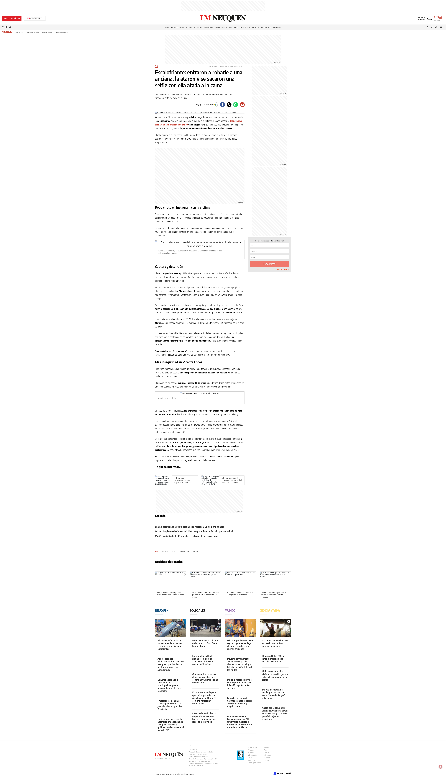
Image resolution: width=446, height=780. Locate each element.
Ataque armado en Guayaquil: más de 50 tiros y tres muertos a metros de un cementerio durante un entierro (240, 722)
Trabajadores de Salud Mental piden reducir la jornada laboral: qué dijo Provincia (169, 704)
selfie (195, 551)
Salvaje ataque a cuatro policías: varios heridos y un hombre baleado (189, 526)
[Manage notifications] (440, 767)
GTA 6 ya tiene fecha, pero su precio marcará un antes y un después (275, 643)
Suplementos (251, 760)
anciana (223, 67)
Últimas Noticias (177, 27)
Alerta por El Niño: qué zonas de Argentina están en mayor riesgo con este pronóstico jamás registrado (275, 713)
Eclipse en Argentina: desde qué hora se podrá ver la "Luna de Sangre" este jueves (274, 693)
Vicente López (184, 551)
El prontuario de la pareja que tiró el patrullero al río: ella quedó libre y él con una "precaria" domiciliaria (205, 698)
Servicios (266, 760)
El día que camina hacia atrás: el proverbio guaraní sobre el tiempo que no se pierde (275, 675)
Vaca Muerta (19, 32)
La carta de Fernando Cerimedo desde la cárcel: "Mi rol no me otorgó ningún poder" (240, 702)
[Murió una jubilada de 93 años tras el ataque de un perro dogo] (240, 580)
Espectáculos (245, 27)
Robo (173, 551)
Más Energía (208, 27)
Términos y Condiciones (254, 763)
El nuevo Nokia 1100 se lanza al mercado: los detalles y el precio (273, 658)
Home (167, 27)
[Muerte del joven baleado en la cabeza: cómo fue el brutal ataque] (205, 628)
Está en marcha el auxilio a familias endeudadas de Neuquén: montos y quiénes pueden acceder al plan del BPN (170, 724)
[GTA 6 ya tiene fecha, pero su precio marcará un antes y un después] (275, 628)
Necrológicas (257, 27)
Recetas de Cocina (62, 32)
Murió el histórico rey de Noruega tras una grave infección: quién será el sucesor (239, 683)
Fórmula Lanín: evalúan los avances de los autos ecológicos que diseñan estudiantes (169, 644)
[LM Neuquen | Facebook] (427, 27)
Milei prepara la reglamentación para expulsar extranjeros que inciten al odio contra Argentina (183, 482)
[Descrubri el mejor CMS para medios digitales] (282, 775)
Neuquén (189, 27)
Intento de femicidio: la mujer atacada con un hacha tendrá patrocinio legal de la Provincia (204, 717)
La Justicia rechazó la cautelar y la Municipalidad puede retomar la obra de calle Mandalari (169, 685)
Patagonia (277, 27)
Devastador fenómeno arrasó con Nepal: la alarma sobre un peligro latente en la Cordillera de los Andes (240, 664)
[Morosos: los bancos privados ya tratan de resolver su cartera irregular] (275, 580)
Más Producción (221, 27)
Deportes (267, 27)
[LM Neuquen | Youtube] (441, 27)
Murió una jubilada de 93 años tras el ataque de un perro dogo (186, 535)
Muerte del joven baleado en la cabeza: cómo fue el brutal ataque (205, 643)
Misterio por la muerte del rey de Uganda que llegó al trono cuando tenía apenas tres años (240, 644)
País (230, 27)
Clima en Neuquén (33, 32)
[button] (3, 27)
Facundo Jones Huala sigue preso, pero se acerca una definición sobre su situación (202, 660)
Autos (236, 27)
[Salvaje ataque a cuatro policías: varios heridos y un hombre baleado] (170, 580)
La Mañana (213, 67)
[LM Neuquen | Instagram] (436, 27)
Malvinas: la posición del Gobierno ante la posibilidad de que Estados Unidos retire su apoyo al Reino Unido (231, 482)
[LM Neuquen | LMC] (35, 18)
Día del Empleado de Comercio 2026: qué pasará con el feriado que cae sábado (194, 531)
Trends (250, 757)
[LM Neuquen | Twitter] (432, 27)
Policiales (198, 27)
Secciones (267, 757)
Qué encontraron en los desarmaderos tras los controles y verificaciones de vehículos (205, 678)
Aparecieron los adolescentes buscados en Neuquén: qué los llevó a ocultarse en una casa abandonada (170, 664)
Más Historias (47, 32)
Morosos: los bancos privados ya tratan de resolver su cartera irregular (273, 594)
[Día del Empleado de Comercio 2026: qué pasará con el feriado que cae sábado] (205, 580)
